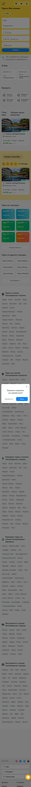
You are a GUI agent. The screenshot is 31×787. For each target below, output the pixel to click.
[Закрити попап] (27, 387)
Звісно (22, 399)
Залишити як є (9, 399)
